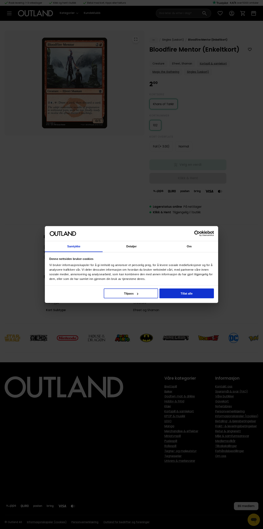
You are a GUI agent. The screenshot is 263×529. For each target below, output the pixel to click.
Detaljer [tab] (131, 246)
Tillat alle (187, 293)
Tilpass (129, 293)
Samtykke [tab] (73, 246)
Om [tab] (189, 246)
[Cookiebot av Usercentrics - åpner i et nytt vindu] (197, 233)
